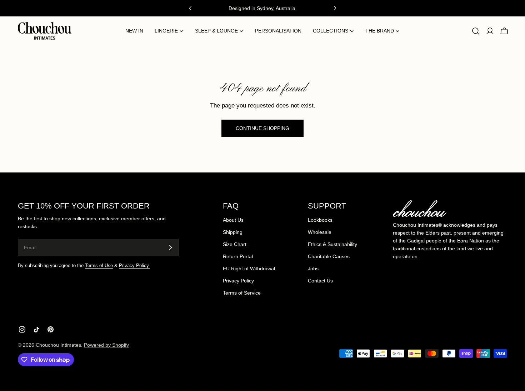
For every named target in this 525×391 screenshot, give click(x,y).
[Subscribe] (170, 247)
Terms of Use (99, 265)
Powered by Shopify (106, 345)
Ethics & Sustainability (332, 244)
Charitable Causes (329, 256)
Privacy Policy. (134, 265)
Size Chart (234, 244)
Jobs (313, 268)
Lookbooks (320, 220)
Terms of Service (242, 293)
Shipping (232, 232)
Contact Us (320, 281)
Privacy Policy (238, 281)
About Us (233, 220)
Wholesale (319, 232)
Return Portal (238, 256)
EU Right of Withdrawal (249, 268)
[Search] (476, 31)
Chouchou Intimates (58, 345)
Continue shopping (262, 128)
